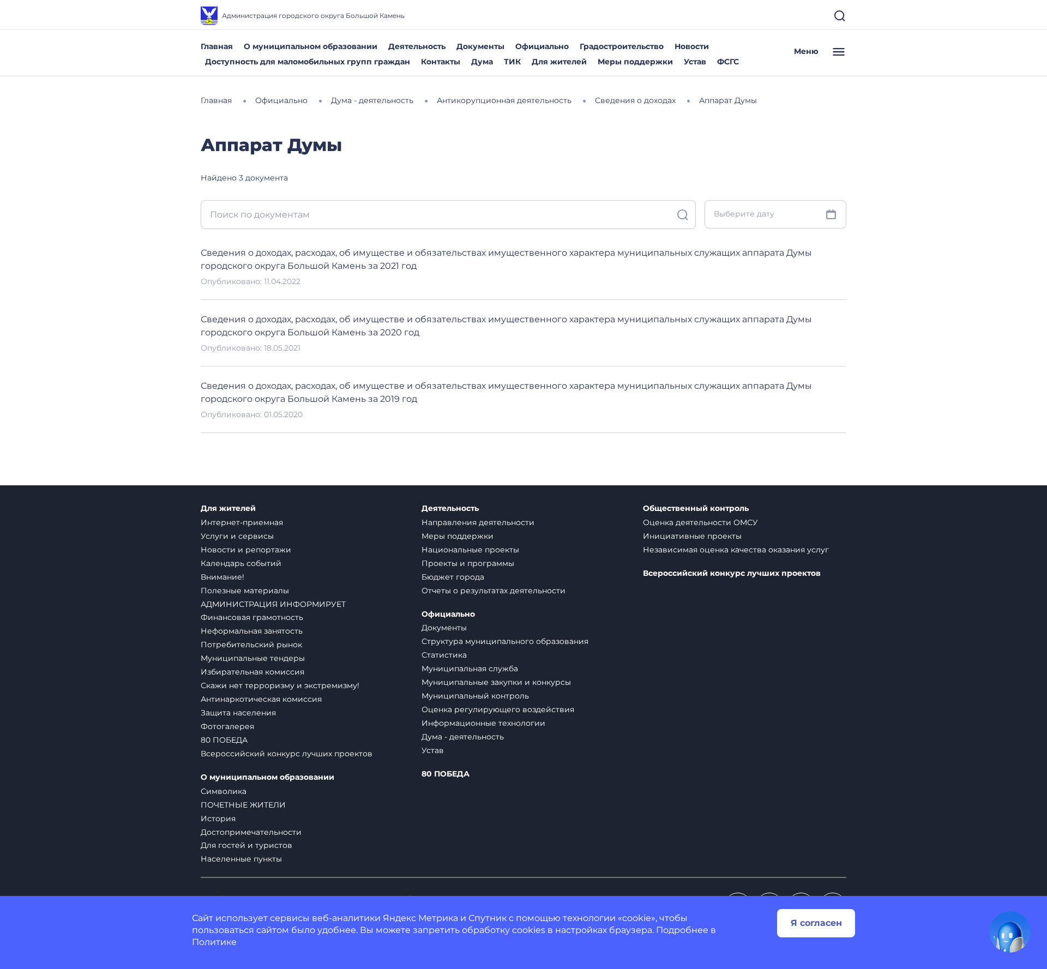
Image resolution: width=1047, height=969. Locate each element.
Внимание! (222, 577)
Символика (223, 791)
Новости (692, 46)
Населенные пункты (241, 859)
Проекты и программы (468, 563)
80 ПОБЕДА (224, 740)
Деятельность (417, 46)
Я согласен (816, 923)
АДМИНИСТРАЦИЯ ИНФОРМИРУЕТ (273, 604)
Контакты (440, 62)
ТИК (512, 62)
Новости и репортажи (246, 550)
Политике (214, 942)
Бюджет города (453, 577)
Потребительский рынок (251, 644)
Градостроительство (622, 46)
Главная (217, 46)
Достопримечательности (251, 832)
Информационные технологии (483, 723)
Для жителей (559, 62)
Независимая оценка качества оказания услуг (736, 550)
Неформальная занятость (252, 631)
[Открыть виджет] (1010, 932)
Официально (542, 46)
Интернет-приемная (242, 522)
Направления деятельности (478, 522)
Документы (480, 46)
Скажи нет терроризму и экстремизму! (280, 685)
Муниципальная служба (470, 668)
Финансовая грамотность (252, 617)
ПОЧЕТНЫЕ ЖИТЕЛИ (243, 805)
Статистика (444, 655)
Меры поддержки (635, 62)
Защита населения (238, 713)
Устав (695, 62)
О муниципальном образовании (310, 46)
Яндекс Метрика (420, 918)
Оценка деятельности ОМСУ (700, 522)
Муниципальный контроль (475, 696)
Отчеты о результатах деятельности (493, 590)
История (218, 818)
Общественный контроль (696, 508)
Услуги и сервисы (237, 536)
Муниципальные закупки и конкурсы (496, 682)
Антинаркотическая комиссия (261, 699)
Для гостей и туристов (246, 845)
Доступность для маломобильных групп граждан (307, 62)
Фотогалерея (227, 726)
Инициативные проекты (692, 536)
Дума (482, 62)
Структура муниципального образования (505, 641)
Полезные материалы (245, 590)
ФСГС (728, 62)
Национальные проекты (470, 550)
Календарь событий (241, 563)
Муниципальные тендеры (253, 658)
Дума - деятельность (463, 737)
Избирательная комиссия (252, 672)
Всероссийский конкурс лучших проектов (286, 754)
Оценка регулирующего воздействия (498, 709)
